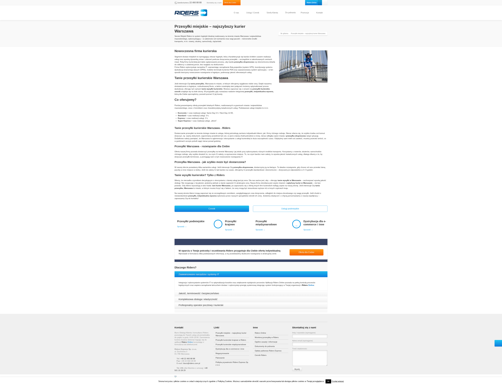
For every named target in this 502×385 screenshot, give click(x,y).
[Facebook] (324, 2)
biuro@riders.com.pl (191, 363)
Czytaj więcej (338, 381)
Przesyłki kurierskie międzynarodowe (231, 344)
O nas (236, 13)
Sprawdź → (182, 226)
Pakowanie (220, 358)
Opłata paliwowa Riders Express (268, 351)
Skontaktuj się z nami (214, 3)
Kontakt (319, 13)
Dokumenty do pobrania (265, 346)
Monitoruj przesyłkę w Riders (267, 337)
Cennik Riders (260, 355)
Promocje (305, 13)
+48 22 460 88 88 (187, 359)
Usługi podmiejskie (290, 209)
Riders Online (311, 3)
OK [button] (328, 381)
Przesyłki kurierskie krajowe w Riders (231, 340)
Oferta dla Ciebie (230, 3)
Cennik (212, 209)
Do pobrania (290, 12)
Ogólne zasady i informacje (266, 342)
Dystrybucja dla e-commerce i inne (230, 349)
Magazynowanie (222, 353)
